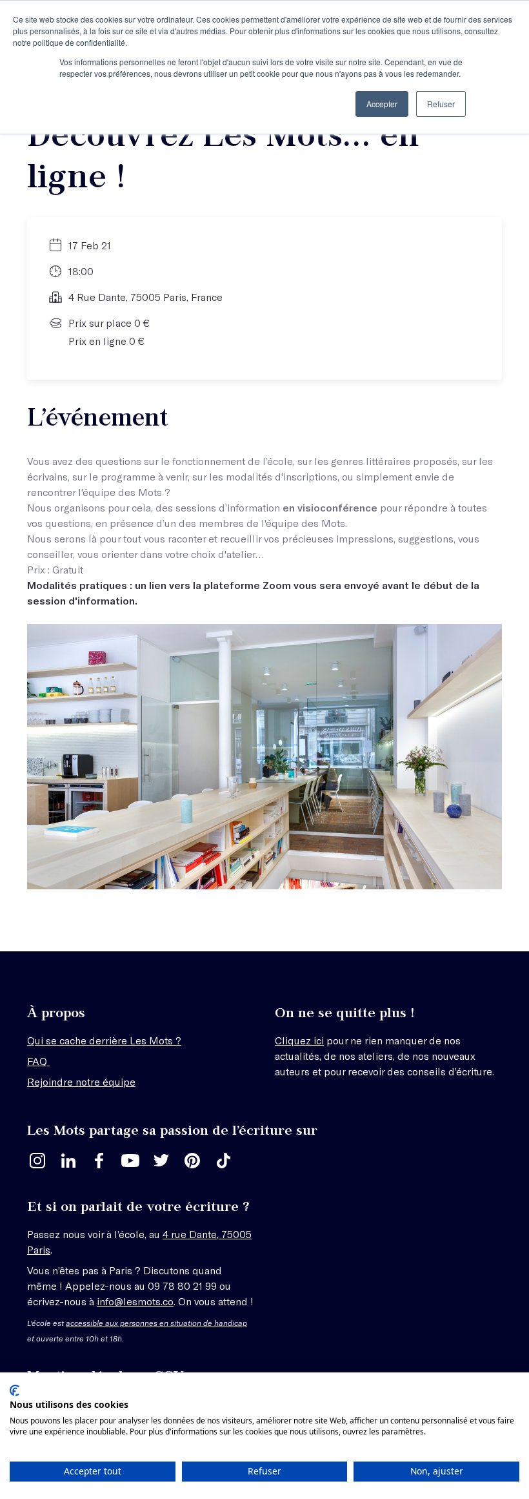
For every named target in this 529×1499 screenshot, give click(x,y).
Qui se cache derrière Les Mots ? (104, 1040)
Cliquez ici (299, 1040)
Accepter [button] (381, 103)
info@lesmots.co (135, 1301)
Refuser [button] (441, 103)
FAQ (38, 1061)
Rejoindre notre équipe (81, 1081)
